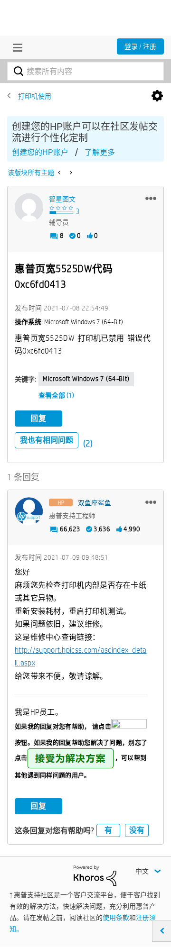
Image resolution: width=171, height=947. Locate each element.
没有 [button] (136, 830)
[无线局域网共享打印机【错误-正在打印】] (70, 172)
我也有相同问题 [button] (46, 440)
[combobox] (85, 71)
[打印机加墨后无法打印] (60, 172)
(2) (88, 443)
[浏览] (15, 47)
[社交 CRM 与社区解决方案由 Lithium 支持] (95, 875)
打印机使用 (34, 96)
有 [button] (108, 830)
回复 (38, 418)
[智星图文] (29, 207)
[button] (150, 198)
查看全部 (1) (56, 395)
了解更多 (100, 152)
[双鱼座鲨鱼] (29, 511)
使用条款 (116, 917)
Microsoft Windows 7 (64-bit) (86, 378)
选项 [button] (157, 96)
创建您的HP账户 (40, 152)
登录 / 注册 (140, 46)
